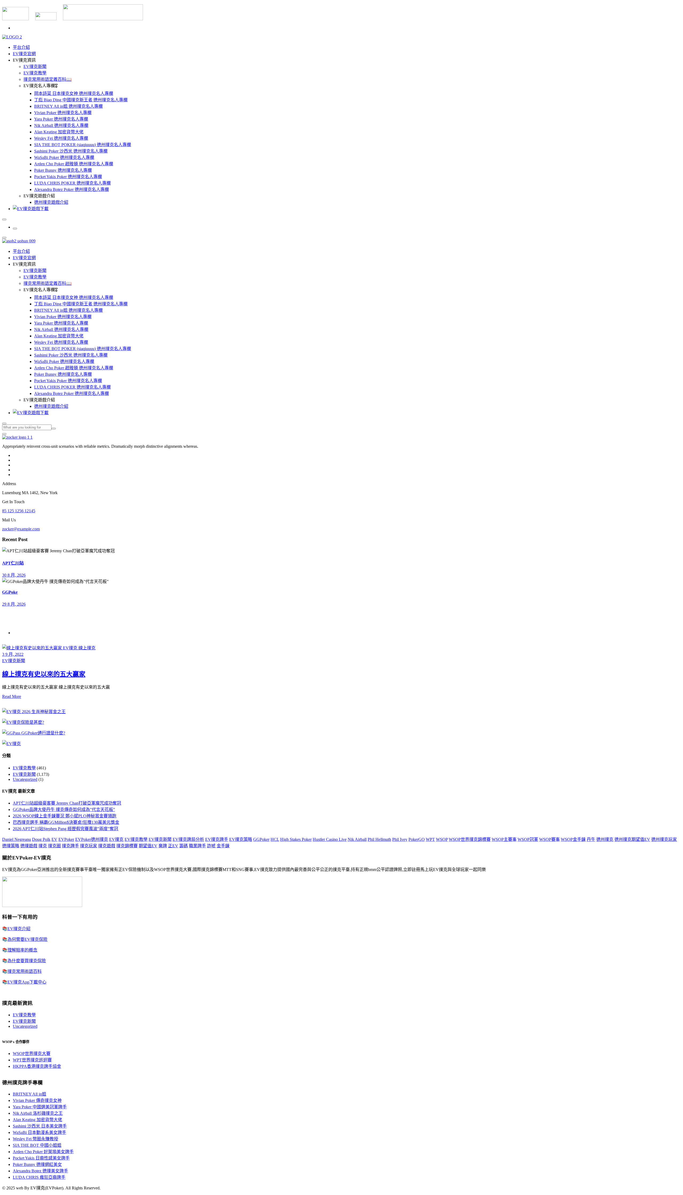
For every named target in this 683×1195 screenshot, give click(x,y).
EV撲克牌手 (216, 839)
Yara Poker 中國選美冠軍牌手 (40, 1107)
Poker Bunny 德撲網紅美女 (37, 1164)
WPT (430, 839)
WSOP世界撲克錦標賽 (470, 839)
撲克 (42, 846)
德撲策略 (10, 846)
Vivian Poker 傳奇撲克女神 (37, 1100)
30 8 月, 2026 (14, 575)
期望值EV (148, 846)
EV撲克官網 (24, 53)
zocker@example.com (21, 529)
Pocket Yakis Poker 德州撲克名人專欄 (68, 176)
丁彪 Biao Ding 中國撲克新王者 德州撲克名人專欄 (81, 100)
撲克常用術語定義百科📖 (47, 79)
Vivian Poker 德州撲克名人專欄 (63, 112)
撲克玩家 (88, 846)
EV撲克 (116, 839)
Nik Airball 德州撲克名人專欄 (61, 125)
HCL (275, 839)
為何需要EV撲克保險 (27, 939)
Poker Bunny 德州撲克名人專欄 (63, 170)
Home (18, 632)
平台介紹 (21, 47)
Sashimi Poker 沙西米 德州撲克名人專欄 (71, 151)
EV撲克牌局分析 (188, 839)
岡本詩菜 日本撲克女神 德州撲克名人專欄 (73, 93)
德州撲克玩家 (664, 839)
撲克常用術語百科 (24, 971)
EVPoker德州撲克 (91, 839)
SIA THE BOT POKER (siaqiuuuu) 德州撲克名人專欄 (82, 144)
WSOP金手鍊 (573, 839)
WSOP (442, 839)
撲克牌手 (70, 846)
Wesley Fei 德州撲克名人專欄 (61, 138)
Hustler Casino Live (330, 839)
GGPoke (10, 592)
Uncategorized (25, 779)
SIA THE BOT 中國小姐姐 (37, 1145)
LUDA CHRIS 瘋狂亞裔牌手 (39, 1177)
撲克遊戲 (106, 846)
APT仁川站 (13, 563)
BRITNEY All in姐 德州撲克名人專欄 (68, 106)
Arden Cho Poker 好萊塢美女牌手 (43, 1151)
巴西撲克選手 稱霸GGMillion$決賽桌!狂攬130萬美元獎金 (66, 822)
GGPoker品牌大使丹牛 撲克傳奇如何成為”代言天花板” (64, 809)
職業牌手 (197, 846)
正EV (173, 846)
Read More (11, 696)
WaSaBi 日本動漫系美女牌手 (39, 1132)
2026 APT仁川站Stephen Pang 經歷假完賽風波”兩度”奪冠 (65, 828)
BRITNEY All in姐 (29, 1094)
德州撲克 (604, 839)
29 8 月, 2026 (14, 604)
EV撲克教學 (34, 73)
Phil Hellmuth (379, 839)
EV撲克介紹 (18, 928)
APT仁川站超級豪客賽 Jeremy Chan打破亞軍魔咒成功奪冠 (67, 803)
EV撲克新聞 (34, 66)
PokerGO (416, 839)
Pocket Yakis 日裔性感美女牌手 (41, 1158)
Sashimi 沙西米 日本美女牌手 (40, 1126)
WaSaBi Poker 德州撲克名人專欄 (64, 157)
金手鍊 (223, 846)
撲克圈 (54, 846)
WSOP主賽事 (504, 839)
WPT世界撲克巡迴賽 (32, 1060)
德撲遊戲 (28, 846)
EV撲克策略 (240, 839)
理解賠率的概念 (22, 950)
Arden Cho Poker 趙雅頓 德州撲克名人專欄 (73, 164)
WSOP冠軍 (528, 839)
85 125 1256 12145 (18, 511)
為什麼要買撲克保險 (26, 960)
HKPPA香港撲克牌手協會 (37, 1066)
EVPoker (66, 839)
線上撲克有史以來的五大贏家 (43, 674)
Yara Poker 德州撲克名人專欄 (61, 119)
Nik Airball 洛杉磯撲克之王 (38, 1113)
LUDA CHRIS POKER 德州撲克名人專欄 (72, 183)
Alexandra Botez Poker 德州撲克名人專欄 (71, 189)
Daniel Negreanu (16, 839)
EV (54, 839)
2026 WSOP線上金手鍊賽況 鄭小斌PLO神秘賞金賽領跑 (64, 816)
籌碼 (183, 846)
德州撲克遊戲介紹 (51, 202)
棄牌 (162, 846)
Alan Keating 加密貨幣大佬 (59, 132)
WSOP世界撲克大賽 (31, 1053)
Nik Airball (357, 839)
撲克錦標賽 (127, 846)
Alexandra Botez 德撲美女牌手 (40, 1171)
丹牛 (591, 839)
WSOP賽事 (549, 839)
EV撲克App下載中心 (26, 982)
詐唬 (211, 846)
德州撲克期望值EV (632, 839)
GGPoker (261, 839)
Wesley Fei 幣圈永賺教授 (35, 1139)
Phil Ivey (399, 839)
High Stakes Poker (296, 839)
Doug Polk (41, 839)
